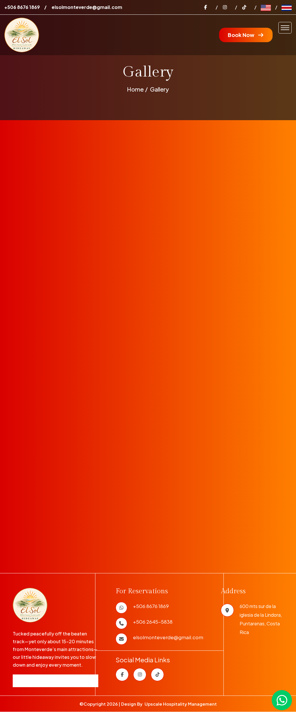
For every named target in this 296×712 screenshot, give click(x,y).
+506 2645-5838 (153, 621)
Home (135, 89)
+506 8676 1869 (22, 7)
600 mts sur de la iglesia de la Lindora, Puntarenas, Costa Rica (261, 619)
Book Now (241, 34)
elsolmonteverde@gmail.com (87, 7)
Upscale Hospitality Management (181, 704)
